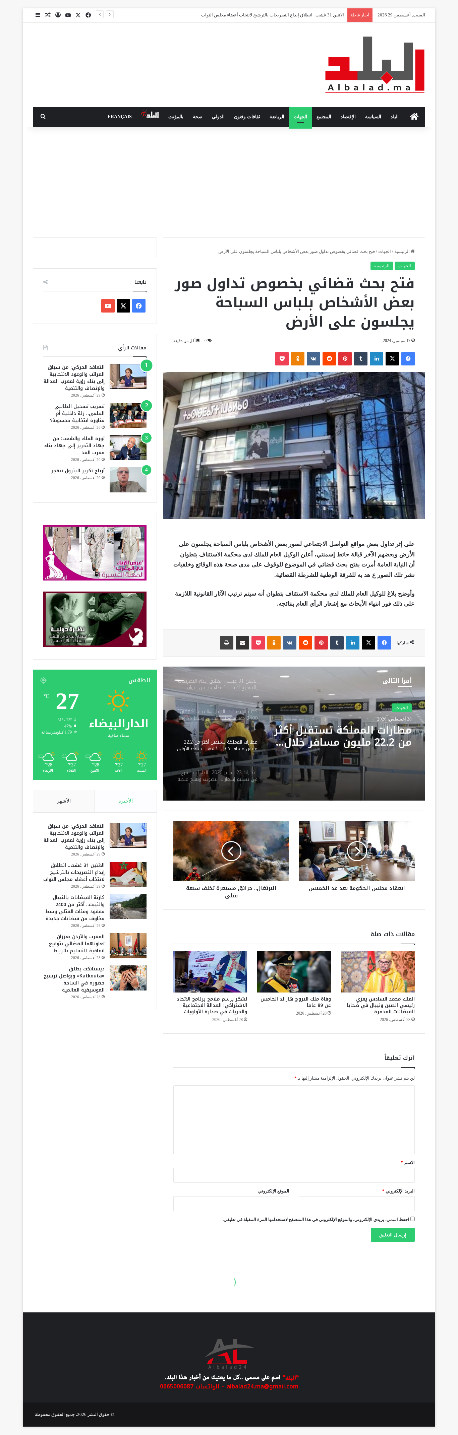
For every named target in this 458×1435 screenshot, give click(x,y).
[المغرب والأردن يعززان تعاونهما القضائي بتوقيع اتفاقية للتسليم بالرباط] (128, 945)
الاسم (408, 1162)
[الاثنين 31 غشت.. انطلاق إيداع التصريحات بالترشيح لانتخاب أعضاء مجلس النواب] (128, 874)
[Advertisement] (229, 180)
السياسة (373, 116)
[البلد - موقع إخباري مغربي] (375, 64)
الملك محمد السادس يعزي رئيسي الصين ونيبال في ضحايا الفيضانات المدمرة (381, 1005)
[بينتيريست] (345, 358)
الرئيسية (402, 251)
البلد (395, 116)
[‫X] (392, 358)
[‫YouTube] (108, 306)
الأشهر (64, 801)
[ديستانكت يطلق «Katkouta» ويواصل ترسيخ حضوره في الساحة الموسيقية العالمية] (128, 977)
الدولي (218, 116)
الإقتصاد (348, 116)
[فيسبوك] (408, 358)
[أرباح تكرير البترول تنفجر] (128, 479)
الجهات (300, 116)
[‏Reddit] (329, 358)
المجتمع (324, 116)
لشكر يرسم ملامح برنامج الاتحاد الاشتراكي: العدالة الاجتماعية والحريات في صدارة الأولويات (212, 1005)
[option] (294, 734)
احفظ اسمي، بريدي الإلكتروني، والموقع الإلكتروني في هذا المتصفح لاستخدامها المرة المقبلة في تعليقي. (316, 1219)
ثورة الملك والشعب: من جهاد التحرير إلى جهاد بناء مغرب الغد (74, 445)
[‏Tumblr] (360, 358)
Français (120, 116)
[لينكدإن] (376, 358)
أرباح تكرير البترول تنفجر (78, 470)
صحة (198, 116)
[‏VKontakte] (313, 358)
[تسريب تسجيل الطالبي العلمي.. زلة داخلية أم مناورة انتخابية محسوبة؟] (128, 415)
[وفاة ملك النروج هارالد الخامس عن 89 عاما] (294, 972)
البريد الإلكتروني (398, 1190)
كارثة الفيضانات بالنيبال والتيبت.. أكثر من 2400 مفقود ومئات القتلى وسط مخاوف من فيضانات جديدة (75, 908)
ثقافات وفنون (247, 116)
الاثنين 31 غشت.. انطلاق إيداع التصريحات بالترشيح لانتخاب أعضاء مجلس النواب (74, 872)
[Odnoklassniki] (297, 358)
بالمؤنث (175, 116)
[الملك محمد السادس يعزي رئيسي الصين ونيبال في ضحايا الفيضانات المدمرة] (378, 972)
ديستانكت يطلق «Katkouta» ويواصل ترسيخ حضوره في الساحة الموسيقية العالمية (74, 979)
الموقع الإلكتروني (273, 1190)
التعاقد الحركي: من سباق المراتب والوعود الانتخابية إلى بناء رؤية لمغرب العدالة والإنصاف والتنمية (74, 378)
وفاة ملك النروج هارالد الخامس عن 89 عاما (296, 1002)
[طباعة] (226, 643)
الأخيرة (125, 801)
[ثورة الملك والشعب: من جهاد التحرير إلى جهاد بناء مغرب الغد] (128, 447)
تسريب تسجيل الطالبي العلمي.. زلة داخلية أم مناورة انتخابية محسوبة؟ (77, 413)
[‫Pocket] (282, 358)
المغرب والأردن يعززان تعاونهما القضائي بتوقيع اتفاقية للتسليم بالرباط (77, 943)
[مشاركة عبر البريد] (242, 643)
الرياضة (277, 116)
